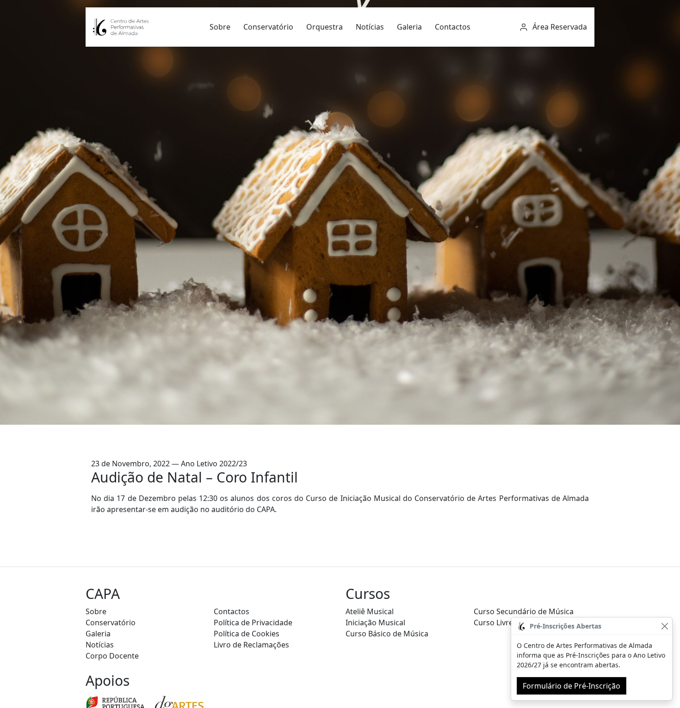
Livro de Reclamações (251, 645)
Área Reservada (559, 27)
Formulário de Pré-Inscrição (571, 686)
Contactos (452, 27)
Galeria (409, 27)
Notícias (370, 27)
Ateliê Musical (370, 611)
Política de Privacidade (253, 622)
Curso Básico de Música (387, 634)
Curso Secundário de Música (524, 611)
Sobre (220, 27)
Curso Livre (493, 622)
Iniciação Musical (375, 622)
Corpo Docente (112, 656)
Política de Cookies (246, 634)
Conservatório (268, 27)
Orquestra (324, 27)
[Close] (664, 626)
